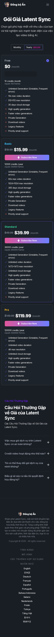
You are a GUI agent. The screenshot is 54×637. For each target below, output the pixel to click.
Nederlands (27, 601)
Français (27, 580)
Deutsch (27, 576)
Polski (27, 605)
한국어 (27, 617)
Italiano (27, 597)
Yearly (33, 47)
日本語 (27, 572)
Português (27, 589)
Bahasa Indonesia (27, 593)
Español (27, 585)
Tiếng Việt (27, 613)
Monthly (17, 47)
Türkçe (27, 609)
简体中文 (27, 621)
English (27, 568)
